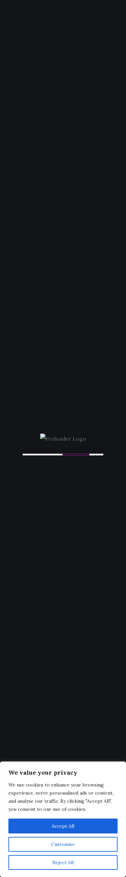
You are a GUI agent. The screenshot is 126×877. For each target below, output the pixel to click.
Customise (63, 844)
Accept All (63, 826)
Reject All (63, 862)
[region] (63, 819)
